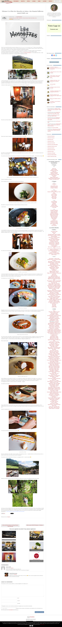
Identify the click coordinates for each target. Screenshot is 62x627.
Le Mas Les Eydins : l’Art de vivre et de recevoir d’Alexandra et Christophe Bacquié (55, 76)
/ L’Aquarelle (56, 401)
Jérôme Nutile (54, 379)
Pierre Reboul (50, 387)
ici (20, 152)
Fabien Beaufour (52, 317)
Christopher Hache (51, 354)
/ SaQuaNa (57, 267)
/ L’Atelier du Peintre (56, 367)
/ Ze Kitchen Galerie (56, 366)
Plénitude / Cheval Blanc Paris (54, 179)
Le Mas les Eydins (57, 262)
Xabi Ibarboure (50, 358)
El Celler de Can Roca (54, 238)
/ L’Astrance (56, 263)
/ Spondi (56, 298)
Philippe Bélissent (53, 319)
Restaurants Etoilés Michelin (52, 154)
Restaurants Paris (50, 139)
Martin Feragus (52, 345)
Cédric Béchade (51, 318)
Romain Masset (50, 375)
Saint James (57, 373)
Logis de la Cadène (57, 348)
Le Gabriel (57, 293)
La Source (57, 320)
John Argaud (53, 313)
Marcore (56, 343)
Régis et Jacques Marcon (54, 177)
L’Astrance (54, 176)
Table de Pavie (57, 277)
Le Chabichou (54, 193)
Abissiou (56, 355)
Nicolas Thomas (52, 403)
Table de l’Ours (56, 351)
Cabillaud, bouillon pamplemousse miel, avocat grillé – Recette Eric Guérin (54, 109)
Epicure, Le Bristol (54, 194)
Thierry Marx (49, 290)
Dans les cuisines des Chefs (52, 156)
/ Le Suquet (56, 268)
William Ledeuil (51, 366)
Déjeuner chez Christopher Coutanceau (55, 98)
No (32, 625)
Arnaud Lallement (50, 248)
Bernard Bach (50, 261)
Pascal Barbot (52, 263)
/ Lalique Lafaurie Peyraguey (56, 299)
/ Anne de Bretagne (57, 283)
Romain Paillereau (50, 381)
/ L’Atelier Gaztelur (57, 323)
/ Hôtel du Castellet (57, 234)
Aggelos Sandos (52, 298)
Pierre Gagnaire (54, 175)
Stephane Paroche (53, 382)
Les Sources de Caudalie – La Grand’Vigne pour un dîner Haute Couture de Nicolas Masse (55, 68)
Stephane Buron (51, 325)
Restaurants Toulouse (51, 137)
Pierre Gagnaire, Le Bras (51, 280)
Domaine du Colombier (57, 315)
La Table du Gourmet (54, 220)
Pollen (57, 337)
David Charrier (51, 329)
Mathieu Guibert (51, 283)
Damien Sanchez (53, 395)
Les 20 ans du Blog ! (52, 84)
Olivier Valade (51, 407)
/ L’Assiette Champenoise (57, 248)
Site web (18, 603)
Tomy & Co (56, 350)
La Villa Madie (54, 207)
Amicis (57, 316)
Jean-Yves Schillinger (52, 300)
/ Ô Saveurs (57, 322)
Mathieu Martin (52, 373)
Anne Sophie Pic (54, 251)
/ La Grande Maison (58, 280)
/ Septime (56, 352)
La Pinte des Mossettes (27, 52)
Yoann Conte (54, 198)
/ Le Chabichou (56, 325)
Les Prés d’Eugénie (57, 253)
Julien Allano (50, 311)
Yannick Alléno (51, 258)
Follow (4, 513)
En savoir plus (42, 624)
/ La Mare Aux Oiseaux (55, 353)
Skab (57, 395)
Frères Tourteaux (54, 225)
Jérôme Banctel (50, 235)
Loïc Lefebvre (51, 367)
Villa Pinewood (57, 326)
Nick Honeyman (51, 357)
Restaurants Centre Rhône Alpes (53, 144)
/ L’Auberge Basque (56, 318)
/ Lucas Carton (56, 338)
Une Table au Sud (56, 406)
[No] (60, 624)
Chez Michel (54, 377)
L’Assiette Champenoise (54, 172)
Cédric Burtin (54, 270)
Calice (57, 382)
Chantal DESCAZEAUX (19, 16)
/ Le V (56, 269)
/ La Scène (57, 288)
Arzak (54, 233)
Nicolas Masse (50, 291)
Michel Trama (54, 196)
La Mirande (57, 384)
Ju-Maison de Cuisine (56, 311)
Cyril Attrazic (54, 260)
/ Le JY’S (57, 300)
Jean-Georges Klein (51, 286)
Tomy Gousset (52, 350)
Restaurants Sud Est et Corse (52, 146)
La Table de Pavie (54, 202)
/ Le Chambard (56, 292)
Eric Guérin (50, 353)
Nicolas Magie (51, 369)
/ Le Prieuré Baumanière (56, 347)
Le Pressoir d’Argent (57, 287)
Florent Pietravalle (52, 384)
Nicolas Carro (52, 328)
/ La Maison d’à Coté (56, 284)
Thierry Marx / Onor (54, 374)
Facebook (52, 55)
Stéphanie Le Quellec (52, 288)
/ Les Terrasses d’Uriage (57, 259)
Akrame (54, 219)
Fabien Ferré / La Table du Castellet (54, 237)
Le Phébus (56, 376)
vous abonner (11, 609)
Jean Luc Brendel (50, 324)
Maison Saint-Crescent (56, 281)
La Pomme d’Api (57, 327)
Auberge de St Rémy (56, 297)
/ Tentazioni (57, 385)
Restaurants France (51, 141)
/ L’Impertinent (57, 344)
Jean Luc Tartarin (54, 195)
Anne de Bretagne (54, 201)
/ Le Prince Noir (56, 341)
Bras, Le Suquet (54, 190)
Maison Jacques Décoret (54, 223)
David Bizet (52, 266)
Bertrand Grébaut (52, 352)
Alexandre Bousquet (51, 323)
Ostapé (56, 313)
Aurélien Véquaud (51, 408)
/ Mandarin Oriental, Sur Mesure (56, 290)
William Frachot (50, 278)
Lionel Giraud (50, 281)
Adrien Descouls (52, 336)
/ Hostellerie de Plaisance (57, 285)
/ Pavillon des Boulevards (56, 378)
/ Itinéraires (56, 399)
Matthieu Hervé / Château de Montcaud (54, 356)
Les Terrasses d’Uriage (54, 222)
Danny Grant (53, 282)
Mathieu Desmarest (53, 337)
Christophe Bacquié (51, 234)
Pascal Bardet (52, 314)
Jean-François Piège (50, 294)
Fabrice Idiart (52, 359)
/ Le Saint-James (56, 369)
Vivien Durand (52, 341)
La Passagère (57, 408)
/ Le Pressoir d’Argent (56, 296)
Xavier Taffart (52, 401)
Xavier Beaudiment (53, 264)
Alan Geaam (54, 349)
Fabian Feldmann (52, 344)
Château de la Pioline (56, 387)
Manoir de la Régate (57, 383)
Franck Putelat (52, 295)
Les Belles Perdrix (56, 329)
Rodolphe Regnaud (51, 388)
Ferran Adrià (53, 231)
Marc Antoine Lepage (53, 368)
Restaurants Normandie (51, 149)
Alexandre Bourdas (52, 267)
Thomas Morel (50, 378)
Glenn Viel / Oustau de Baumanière (54, 239)
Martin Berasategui (54, 236)
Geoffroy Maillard (51, 371)
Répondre (15, 574)
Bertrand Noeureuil (52, 293)
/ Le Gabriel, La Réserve (56, 235)
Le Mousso (54, 224)
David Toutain (54, 218)
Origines (57, 336)
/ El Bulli (56, 231)
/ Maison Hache (56, 354)
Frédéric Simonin (54, 400)
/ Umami (56, 346)
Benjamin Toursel (50, 404)
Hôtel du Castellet (54, 169)
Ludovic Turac (51, 406)
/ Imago (57, 312)
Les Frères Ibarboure (56, 358)
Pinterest (54, 55)
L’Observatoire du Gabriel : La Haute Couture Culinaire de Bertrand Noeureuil (54, 125)
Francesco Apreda (53, 312)
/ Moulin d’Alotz (56, 359)
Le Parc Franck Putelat (54, 211)
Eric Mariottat (54, 372)
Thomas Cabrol (51, 326)
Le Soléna (57, 380)
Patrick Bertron (50, 265)
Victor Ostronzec (52, 380)
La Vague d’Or (54, 171)
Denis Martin (54, 289)
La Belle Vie (56, 370)
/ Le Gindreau (56, 314)
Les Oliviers (57, 345)
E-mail (18, 600)
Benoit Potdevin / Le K (54, 386)
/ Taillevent (56, 266)
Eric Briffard (53, 269)
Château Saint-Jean (56, 407)
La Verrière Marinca (57, 375)
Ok (30, 625)
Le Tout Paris (56, 321)
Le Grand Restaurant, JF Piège (54, 174)
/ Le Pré (57, 264)
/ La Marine (57, 240)
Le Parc (56, 295)
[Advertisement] (22, 7)
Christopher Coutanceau (54, 210)
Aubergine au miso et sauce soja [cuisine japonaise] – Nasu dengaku (54, 118)
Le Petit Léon (57, 357)
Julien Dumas (52, 338)
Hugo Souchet (51, 253)
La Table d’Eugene (57, 371)
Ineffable (57, 403)
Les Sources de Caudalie (54, 206)
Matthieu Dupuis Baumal (51, 339)
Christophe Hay (50, 284)
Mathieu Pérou (50, 383)
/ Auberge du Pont (57, 388)
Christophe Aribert (50, 259)
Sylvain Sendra (52, 399)
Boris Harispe (53, 355)
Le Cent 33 (57, 317)
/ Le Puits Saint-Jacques (56, 261)
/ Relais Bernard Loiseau (56, 265)
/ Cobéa (57, 319)
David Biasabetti (52, 322)
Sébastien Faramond (51, 277)
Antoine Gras (52, 351)
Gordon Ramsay (50, 296)
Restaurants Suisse (51, 151)
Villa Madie (54, 203)
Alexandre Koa (50, 287)
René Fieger (53, 346)
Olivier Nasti (52, 292)
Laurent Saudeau (50, 397)
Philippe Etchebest (51, 342)
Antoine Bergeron (52, 320)
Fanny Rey (50, 297)
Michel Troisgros (54, 197)
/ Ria (56, 282)
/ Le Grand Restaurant (57, 294)
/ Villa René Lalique (57, 286)
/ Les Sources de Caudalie (56, 291)
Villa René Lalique (54, 205)
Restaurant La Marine (54, 173)
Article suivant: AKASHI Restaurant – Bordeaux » (35, 525)
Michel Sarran (54, 204)
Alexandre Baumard (53, 316)
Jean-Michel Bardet (50, 315)
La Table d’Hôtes (57, 342)
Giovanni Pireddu (52, 385)
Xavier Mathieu (52, 376)
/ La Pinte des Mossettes (57, 381)
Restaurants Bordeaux (51, 136)
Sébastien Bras (52, 268)
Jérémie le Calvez (51, 327)
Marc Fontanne (50, 347)
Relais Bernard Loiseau (54, 221)
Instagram (8, 516)
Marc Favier (52, 343)
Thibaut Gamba (50, 348)
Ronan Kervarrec (50, 285)
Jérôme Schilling (49, 299)
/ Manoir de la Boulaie (56, 397)
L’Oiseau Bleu (57, 398)
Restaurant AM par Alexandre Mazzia (54, 178)
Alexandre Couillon (52, 240)
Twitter (56, 55)
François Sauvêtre (52, 398)
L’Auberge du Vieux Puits (54, 170)
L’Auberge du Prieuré (57, 404)
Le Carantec (56, 328)
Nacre (58, 368)
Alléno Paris (54, 168)
